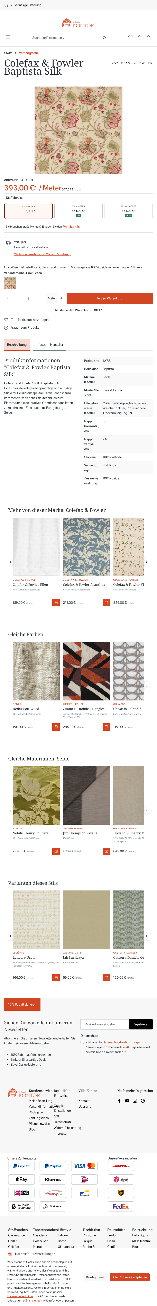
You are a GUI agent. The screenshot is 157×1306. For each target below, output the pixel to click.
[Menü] (8, 37)
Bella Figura (140, 1235)
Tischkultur (91, 1229)
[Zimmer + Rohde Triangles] (86, 671)
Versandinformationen (44, 1106)
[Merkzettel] (130, 37)
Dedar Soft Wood (26, 709)
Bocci (136, 1247)
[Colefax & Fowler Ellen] (36, 547)
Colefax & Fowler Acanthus (84, 584)
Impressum (62, 1133)
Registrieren (140, 1024)
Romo (62, 1241)
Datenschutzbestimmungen (122, 1042)
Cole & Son (40, 1241)
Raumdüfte (116, 1229)
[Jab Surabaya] (86, 919)
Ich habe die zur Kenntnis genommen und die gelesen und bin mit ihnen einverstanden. (117, 1047)
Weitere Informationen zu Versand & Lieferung (42, 254)
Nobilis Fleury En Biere (31, 833)
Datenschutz (62, 1122)
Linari (111, 1241)
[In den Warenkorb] (56, 602)
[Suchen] (105, 38)
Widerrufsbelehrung (67, 1128)
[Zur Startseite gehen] (78, 23)
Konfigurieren (95, 1277)
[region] (78, 130)
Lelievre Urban (24, 957)
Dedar (12, 1241)
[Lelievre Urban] (36, 919)
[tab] (17, 345)
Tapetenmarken (45, 1229)
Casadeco (40, 1235)
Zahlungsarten (39, 1118)
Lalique (63, 1235)
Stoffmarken (18, 1229)
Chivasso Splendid (127, 709)
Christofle (89, 1235)
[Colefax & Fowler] (132, 68)
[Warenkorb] (148, 37)
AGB (129, 1047)
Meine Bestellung (40, 1101)
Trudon (112, 1235)
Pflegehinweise (39, 1123)
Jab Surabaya (73, 957)
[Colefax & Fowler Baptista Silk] (78, 130)
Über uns (84, 1106)
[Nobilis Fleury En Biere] (36, 795)
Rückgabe (36, 1112)
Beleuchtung (142, 1229)
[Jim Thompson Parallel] (86, 795)
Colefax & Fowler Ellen (30, 584)
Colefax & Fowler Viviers (132, 584)
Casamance (16, 1235)
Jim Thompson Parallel (81, 833)
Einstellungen (33, 1300)
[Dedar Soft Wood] (36, 671)
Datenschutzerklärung (21, 1296)
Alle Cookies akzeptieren (129, 1277)
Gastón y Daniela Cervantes (134, 957)
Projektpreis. (71, 227)
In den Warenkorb (109, 298)
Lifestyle (64, 1229)
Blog (32, 1129)
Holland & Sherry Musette (133, 833)
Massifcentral (141, 1241)
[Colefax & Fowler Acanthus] (86, 547)
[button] (21, 327)
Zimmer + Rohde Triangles (83, 709)
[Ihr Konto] (139, 37)
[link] (119, 1100)
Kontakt (84, 1101)
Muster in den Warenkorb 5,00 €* (78, 310)
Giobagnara (66, 1247)
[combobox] (64, 38)
